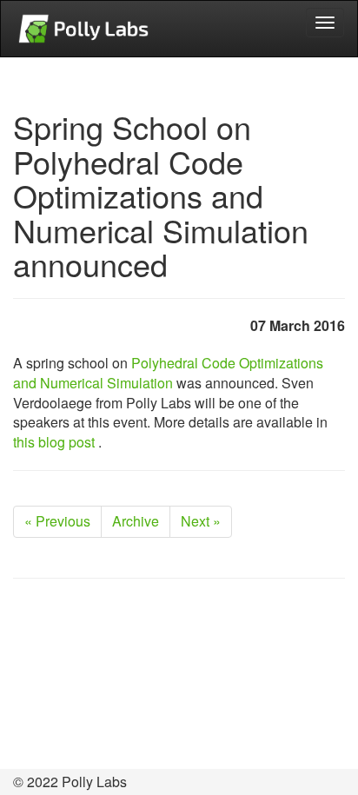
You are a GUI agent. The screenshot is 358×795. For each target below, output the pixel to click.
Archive (135, 521)
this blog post (55, 442)
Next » (201, 521)
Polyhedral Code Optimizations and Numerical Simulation (168, 373)
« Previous (57, 521)
